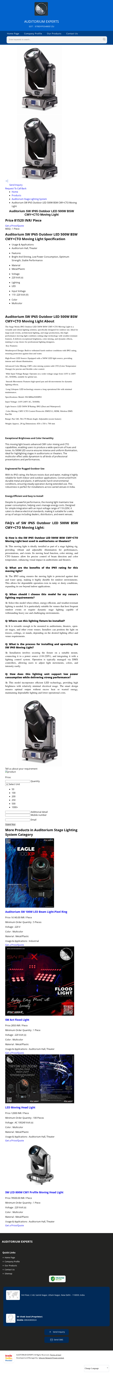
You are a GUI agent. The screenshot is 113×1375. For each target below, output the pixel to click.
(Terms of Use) (55, 1355)
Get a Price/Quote (14, 225)
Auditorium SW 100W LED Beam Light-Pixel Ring (36, 911)
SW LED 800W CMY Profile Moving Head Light (34, 1192)
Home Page (13, 33)
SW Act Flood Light (17, 1019)
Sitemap (8, 1273)
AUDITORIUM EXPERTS (41, 23)
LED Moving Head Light (20, 1107)
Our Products (54, 33)
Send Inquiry (15, 184)
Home (15, 191)
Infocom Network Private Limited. (51, 1358)
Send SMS (58, 1339)
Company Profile (33, 33)
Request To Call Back (15, 188)
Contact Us (72, 33)
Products (16, 195)
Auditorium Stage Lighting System (29, 199)
